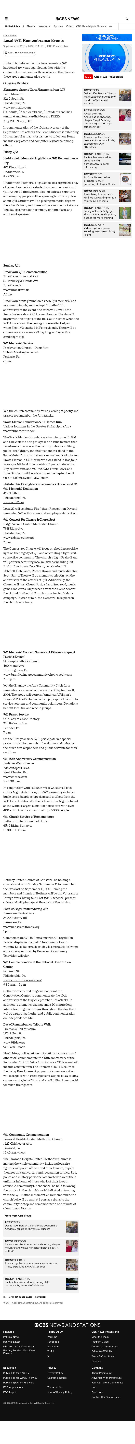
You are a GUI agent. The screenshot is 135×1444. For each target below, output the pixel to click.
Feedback (97, 1392)
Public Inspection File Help (18, 1382)
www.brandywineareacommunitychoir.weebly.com (37, 675)
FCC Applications (13, 1387)
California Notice (57, 1378)
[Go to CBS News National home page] (67, 19)
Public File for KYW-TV (16, 1373)
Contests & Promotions (105, 1346)
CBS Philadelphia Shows (90, 26)
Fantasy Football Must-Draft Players (19, 1352)
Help (94, 1387)
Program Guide (100, 1341)
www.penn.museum (17, 108)
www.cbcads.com (15, 777)
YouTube (52, 1337)
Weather (44, 26)
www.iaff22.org (13, 502)
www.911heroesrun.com (19, 431)
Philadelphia (12, 26)
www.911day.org (14, 1042)
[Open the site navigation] (26, 18)
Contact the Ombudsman (106, 1397)
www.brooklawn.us (16, 290)
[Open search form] (126, 19)
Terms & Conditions (103, 1356)
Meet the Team (100, 1337)
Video (69, 26)
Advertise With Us (102, 1351)
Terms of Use (54, 1387)
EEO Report (10, 1392)
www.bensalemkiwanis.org (21, 927)
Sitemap (96, 1361)
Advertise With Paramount (107, 1378)
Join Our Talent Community (107, 1382)
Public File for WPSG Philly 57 (20, 1378)
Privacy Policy (55, 1373)
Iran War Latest (11, 1341)
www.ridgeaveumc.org (18, 538)
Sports (57, 26)
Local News (10, 35)
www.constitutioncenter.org (22, 980)
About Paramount (102, 1373)
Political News (11, 1337)
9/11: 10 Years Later (20, 1297)
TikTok (51, 1351)
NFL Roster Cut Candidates (18, 1346)
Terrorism (40, 1297)
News (30, 26)
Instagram (53, 1346)
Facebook (53, 1341)
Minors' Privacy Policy (59, 1392)
